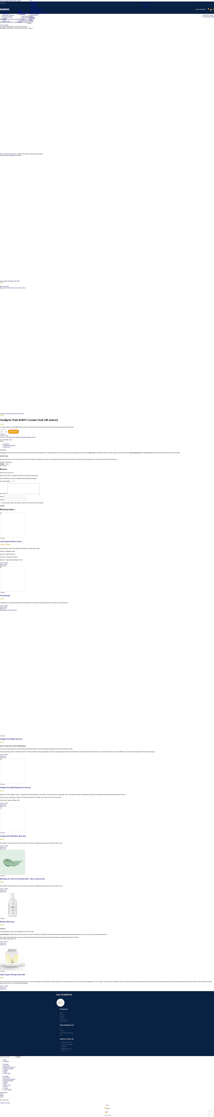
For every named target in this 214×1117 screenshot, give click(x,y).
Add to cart (13, 431)
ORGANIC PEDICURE (28, 18)
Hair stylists (33, 6)
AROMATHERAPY (27, 16)
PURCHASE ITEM (208, 17)
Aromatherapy (34, 2)
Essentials (33, 5)
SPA (23, 19)
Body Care (33, 3)
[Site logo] (5, 9)
